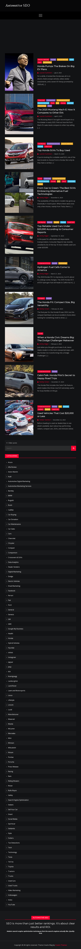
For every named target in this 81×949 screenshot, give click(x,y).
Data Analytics (13, 562)
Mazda (56, 222)
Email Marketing (14, 586)
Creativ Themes (61, 945)
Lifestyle (11, 700)
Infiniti (10, 652)
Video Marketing (14, 890)
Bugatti (11, 500)
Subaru (11, 838)
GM (57, 103)
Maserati (11, 719)
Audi (9, 476)
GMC (10, 624)
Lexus (64, 181)
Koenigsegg (12, 676)
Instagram (12, 657)
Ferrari (10, 595)
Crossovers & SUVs (63, 100)
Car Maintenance (14, 524)
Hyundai (70, 103)
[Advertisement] (40, 34)
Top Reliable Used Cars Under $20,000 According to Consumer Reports (55, 229)
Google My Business (15, 629)
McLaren (11, 729)
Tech (39, 62)
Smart (10, 814)
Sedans (40, 409)
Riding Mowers (13, 781)
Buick (10, 505)
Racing (10, 771)
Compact (41, 298)
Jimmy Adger (44, 197)
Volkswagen (12, 895)
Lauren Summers (45, 73)
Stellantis (11, 828)
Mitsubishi (12, 748)
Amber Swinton (45, 420)
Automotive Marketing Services (19, 486)
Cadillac (11, 510)
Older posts (12, 443)
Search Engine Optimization (18, 800)
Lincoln (10, 705)
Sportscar (11, 824)
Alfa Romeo (12, 467)
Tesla (49, 106)
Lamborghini (13, 681)
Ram (9, 776)
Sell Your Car (13, 809)
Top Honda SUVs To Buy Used (53, 150)
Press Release (13, 767)
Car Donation (13, 519)
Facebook (11, 591)
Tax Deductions (14, 843)
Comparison (51, 100)
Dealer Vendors (14, 567)
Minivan (66, 406)
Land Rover (12, 686)
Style (71, 59)
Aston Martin (13, 472)
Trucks (10, 876)
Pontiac (11, 757)
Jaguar (10, 662)
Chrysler (11, 543)
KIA (59, 181)
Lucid (10, 710)
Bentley (11, 491)
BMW (10, 496)
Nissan (40, 184)
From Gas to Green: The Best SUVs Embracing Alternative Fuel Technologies (56, 191)
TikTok (10, 862)
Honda (53, 59)
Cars (9, 534)
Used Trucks (12, 885)
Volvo (10, 900)
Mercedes (71, 181)
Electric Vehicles (43, 59)
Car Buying (41, 143)
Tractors (11, 871)
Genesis (11, 614)
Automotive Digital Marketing (19, 481)
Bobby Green (44, 309)
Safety (10, 795)
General (11, 610)
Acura (40, 178)
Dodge (10, 576)
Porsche (11, 762)
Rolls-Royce (12, 790)
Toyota (63, 222)
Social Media (12, 819)
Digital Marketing (14, 572)
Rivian (10, 786)
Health (10, 633)
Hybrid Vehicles (63, 59)
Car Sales (11, 529)
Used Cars (48, 146)
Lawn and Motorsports (16, 691)
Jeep (9, 667)
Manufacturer (13, 714)
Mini (9, 738)
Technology (47, 62)
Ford (52, 103)
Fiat (9, 600)
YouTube (11, 905)
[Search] (73, 448)
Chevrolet (41, 100)
